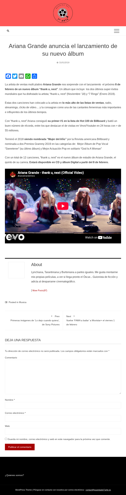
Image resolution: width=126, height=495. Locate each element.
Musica (22, 302)
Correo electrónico (15, 413)
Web (7, 426)
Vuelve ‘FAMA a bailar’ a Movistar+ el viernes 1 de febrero (90, 320)
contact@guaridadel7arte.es (98, 490)
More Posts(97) (39, 290)
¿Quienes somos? (14, 475)
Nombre (10, 400)
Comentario (11, 357)
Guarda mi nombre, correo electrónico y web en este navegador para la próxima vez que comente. (59, 439)
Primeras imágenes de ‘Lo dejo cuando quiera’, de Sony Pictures (35, 320)
